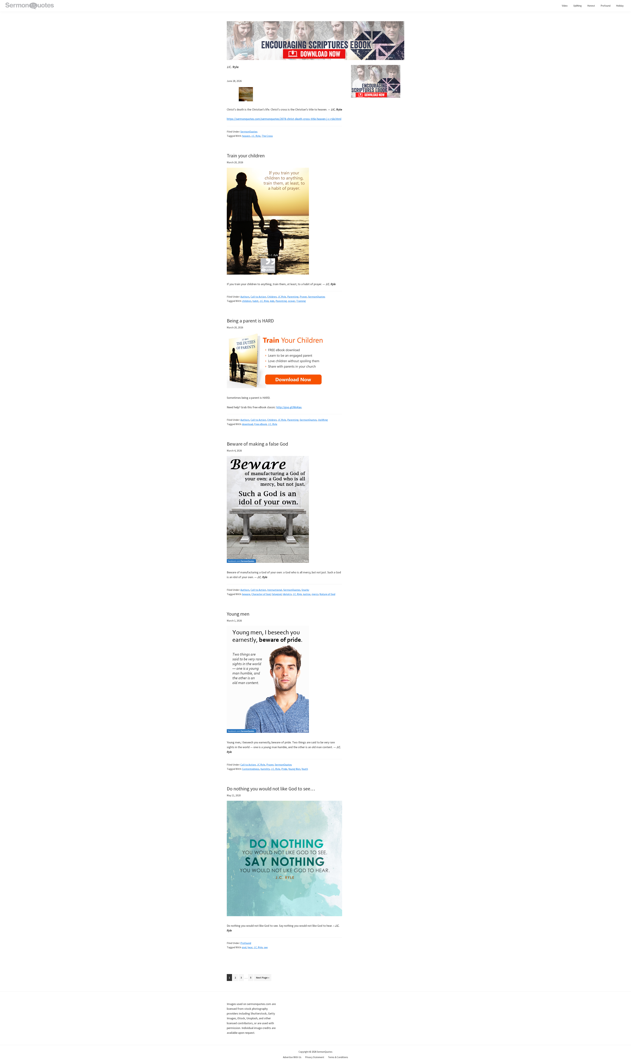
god (244, 947)
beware (246, 594)
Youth (305, 768)
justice (306, 594)
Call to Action (258, 296)
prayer (291, 301)
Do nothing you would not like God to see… (271, 788)
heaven (246, 135)
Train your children (246, 155)
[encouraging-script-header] (315, 23)
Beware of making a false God (257, 444)
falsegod (276, 594)
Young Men (294, 768)
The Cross (267, 135)
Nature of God (327, 594)
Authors (244, 296)
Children (272, 296)
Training (301, 301)
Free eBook (260, 424)
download (247, 424)
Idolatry (287, 594)
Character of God (260, 594)
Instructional (274, 589)
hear (249, 947)
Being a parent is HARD (250, 321)
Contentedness (250, 768)
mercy (315, 594)
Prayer (303, 296)
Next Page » (262, 978)
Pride (284, 768)
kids (272, 301)
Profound (245, 943)
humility (265, 768)
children (246, 301)
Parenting (293, 296)
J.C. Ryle (255, 135)
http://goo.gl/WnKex (289, 407)
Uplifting (323, 419)
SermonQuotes (248, 131)
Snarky (305, 589)
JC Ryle (282, 296)
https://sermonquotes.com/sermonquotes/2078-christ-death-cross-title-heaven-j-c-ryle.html (284, 119)
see (266, 947)
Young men (238, 614)
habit (255, 301)
